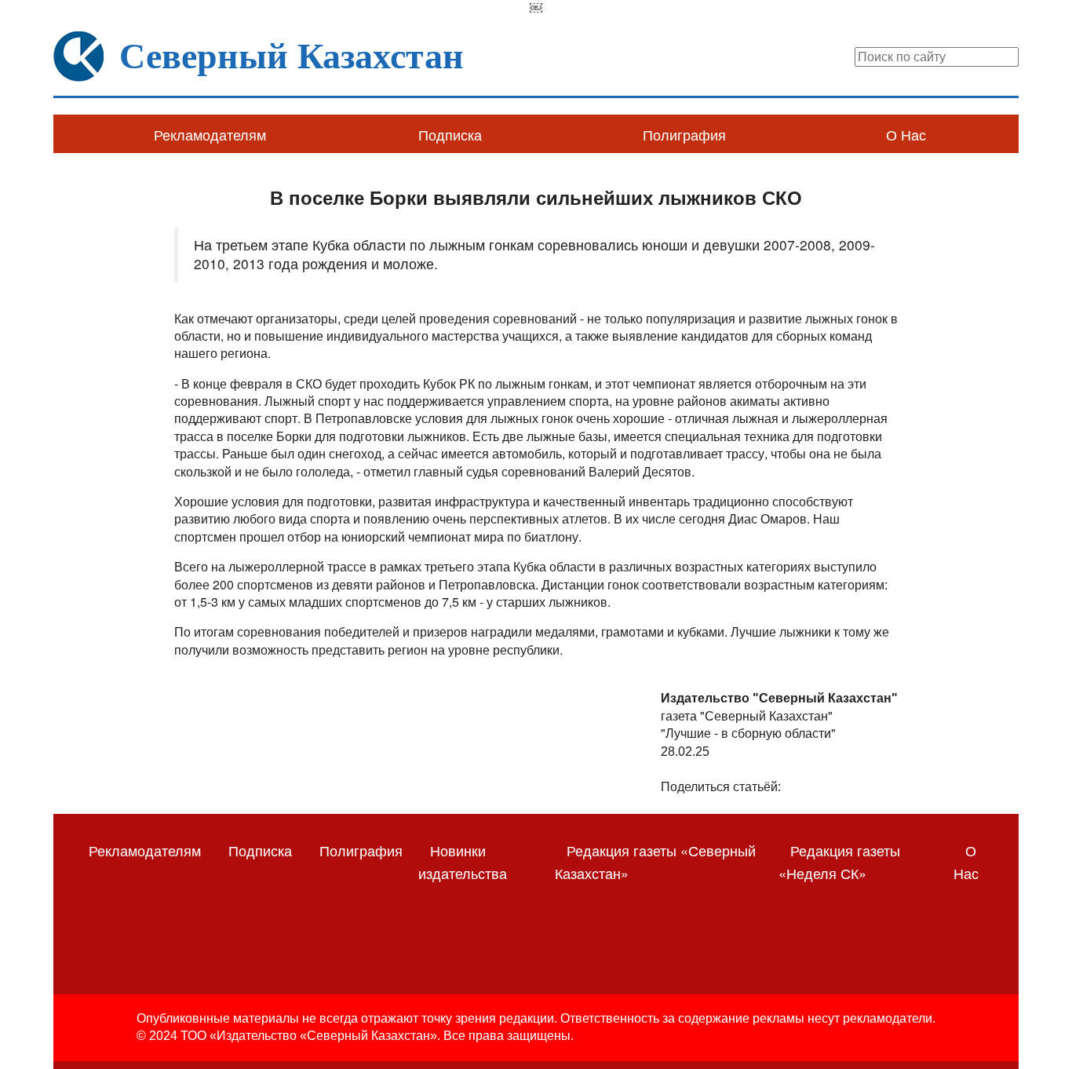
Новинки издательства (462, 861)
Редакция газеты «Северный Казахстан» (655, 861)
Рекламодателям (210, 134)
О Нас (906, 134)
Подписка (450, 134)
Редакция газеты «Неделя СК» (839, 861)
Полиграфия (684, 134)
